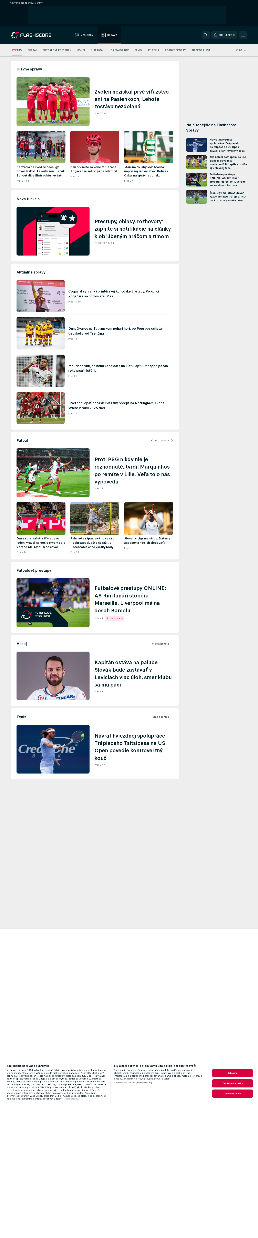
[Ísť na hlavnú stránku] (34, 35)
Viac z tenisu (160, 717)
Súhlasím (233, 1073)
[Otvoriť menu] (243, 35)
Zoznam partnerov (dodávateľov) (133, 1082)
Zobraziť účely (232, 1093)
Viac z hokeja (160, 643)
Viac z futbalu (160, 440)
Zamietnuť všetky (232, 1083)
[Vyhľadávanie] (206, 35)
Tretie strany (70, 1098)
